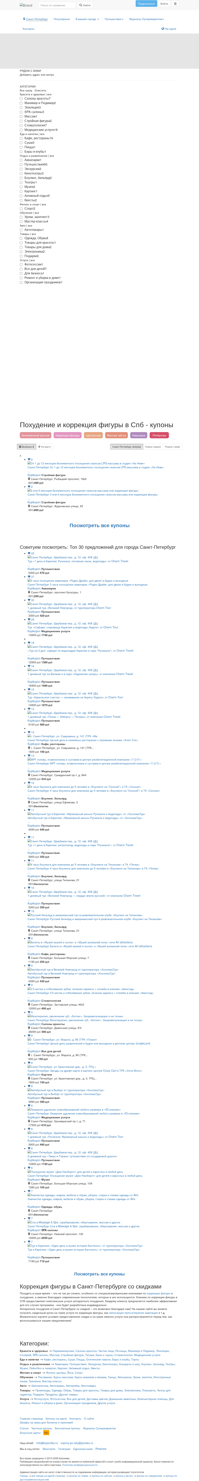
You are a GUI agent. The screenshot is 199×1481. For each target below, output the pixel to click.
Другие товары (68, 1394)
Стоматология (123, 1355)
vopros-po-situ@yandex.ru (77, 1443)
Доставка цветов (97, 1399)
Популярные (62, 19)
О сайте (89, 1418)
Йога (70, 1372)
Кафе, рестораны (55, 1359)
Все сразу (26, 90)
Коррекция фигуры (68, 435)
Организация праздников (80, 1403)
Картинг (62, 1368)
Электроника (132, 1390)
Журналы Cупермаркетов (145, 19)
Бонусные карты (30, 1433)
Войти (164, 3)
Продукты (51, 1394)
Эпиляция (162, 1351)
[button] (175, 3)
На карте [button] (45, 446)
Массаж (54, 1355)
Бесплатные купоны (67, 1428)
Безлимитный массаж (35, 435)
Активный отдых (79, 1368)
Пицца (80, 1359)
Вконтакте (49, 1449)
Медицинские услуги (147, 1355)
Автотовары (88, 1385)
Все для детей (76, 1399)
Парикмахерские (63, 1351)
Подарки (38, 1394)
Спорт (79, 1372)
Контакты (28, 29)
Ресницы (121, 1351)
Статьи (24, 1428)
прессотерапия (134, 1313)
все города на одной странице (48, 1475)
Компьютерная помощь (152, 1399)
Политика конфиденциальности (80, 1464)
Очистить (40, 90)
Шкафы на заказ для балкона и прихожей (46, 1422)
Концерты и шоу (129, 1364)
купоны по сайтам (102, 1475)
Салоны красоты (86, 1351)
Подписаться (146, 3)
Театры (170, 1364)
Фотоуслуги (41, 1399)
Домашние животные (122, 1399)
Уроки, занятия (142, 1377)
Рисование (45, 1377)
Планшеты (148, 1390)
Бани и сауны (104, 1355)
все (49, 94)
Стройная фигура (72, 1355)
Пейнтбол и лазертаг (42, 1368)
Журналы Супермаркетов (99, 1428)
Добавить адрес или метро (37, 74)
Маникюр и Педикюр (141, 1351)
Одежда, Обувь (61, 1390)
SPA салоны (40, 1355)
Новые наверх (153, 446)
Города (24, 1475)
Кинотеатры (110, 1364)
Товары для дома (111, 1390)
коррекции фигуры (158, 1293)
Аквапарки (138, 435)
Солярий (25, 1355)
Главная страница (31, 1418)
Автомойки (72, 1385)
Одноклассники (83, 1449)
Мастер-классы (52, 1381)
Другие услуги (106, 1403)
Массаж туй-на (116, 435)
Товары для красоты (86, 1390)
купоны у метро (124, 1475)
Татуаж (89, 1355)
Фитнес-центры (56, 1372)
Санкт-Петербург (126, 446)
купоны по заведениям (149, 1475)
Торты (135, 1359)
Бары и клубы (121, 1359)
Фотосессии (57, 1399)
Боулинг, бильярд (152, 1364)
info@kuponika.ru (47, 1443)
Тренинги (35, 1381)
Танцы (112, 1377)
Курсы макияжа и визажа (90, 1377)
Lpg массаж (93, 435)
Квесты (95, 1368)
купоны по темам (78, 1475)
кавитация (151, 1313)
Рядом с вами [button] (172, 446)
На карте (170, 29)
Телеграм (64, 1449)
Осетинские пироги (98, 1359)
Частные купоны (41, 1428)
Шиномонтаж (39, 1385)
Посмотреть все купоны (100, 525)
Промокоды (42, 1390)
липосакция (116, 1313)
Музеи (24, 1368)
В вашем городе (86, 19)
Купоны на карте (56, 1418)
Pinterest (100, 1449)
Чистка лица (106, 1351)
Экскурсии (94, 1364)
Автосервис (57, 1385)
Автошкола (124, 1377)
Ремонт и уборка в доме (47, 1403)
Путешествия (113, 19)
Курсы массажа (63, 1377)
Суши (71, 1359)
